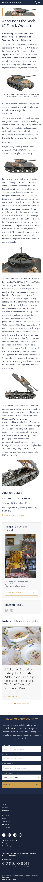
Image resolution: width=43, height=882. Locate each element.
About (4, 819)
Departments (6, 810)
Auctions (5, 807)
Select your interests (10, 773)
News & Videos (7, 816)
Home (4, 804)
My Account (6, 827)
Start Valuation (14, 593)
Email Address (7, 764)
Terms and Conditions (9, 840)
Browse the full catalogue (13, 515)
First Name (6, 745)
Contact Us (6, 821)
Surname (5, 754)
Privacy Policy (6, 843)
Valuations (5, 813)
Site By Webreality (9, 880)
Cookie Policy (6, 846)
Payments (5, 824)
